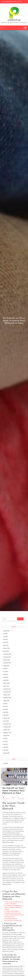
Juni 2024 (5, 706)
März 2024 (5, 715)
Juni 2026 (5, 636)
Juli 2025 (5, 668)
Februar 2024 (6, 718)
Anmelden (5, 763)
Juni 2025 (5, 671)
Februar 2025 (6, 683)
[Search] (1, 28)
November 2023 (7, 727)
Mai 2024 (5, 709)
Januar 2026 (6, 651)
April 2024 (5, 712)
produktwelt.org (14, 20)
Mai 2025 (5, 674)
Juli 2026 (5, 633)
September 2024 (7, 697)
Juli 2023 (5, 738)
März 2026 (5, 645)
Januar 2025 (6, 686)
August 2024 (6, 700)
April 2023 (5, 747)
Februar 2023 (6, 753)
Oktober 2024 (6, 695)
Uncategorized (21, 798)
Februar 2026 (6, 648)
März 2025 (5, 680)
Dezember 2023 (7, 724)
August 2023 (6, 735)
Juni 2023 (5, 741)
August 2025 (6, 665)
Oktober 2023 (6, 730)
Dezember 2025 (7, 654)
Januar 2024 (6, 721)
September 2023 (7, 732)
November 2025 (7, 657)
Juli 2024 (5, 703)
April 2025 (5, 677)
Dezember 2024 (7, 689)
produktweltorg (6, 798)
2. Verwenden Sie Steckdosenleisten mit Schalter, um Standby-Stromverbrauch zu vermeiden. (13, 907)
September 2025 (7, 663)
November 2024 (7, 692)
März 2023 (5, 750)
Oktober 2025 (6, 660)
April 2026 (5, 642)
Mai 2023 (5, 744)
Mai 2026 (5, 639)
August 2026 (6, 631)
